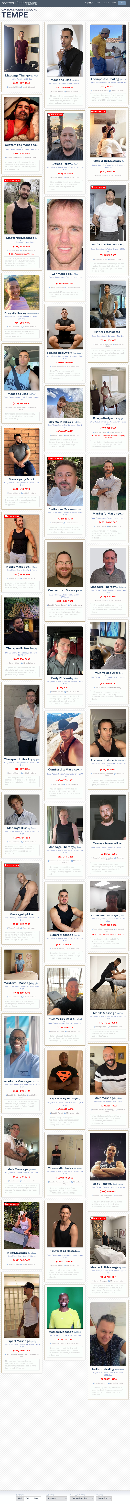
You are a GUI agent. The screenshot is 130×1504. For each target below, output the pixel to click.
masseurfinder (14, 3)
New (97, 3)
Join (113, 3)
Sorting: (50, 1495)
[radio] (20, 1498)
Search (89, 3)
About (105, 3)
